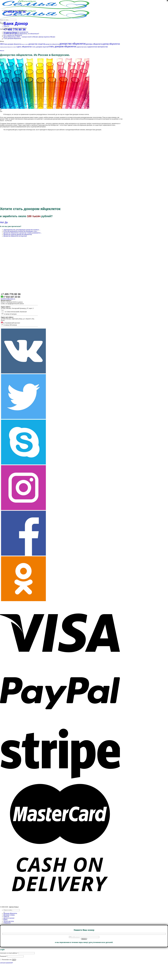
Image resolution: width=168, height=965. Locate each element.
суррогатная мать (81, 47)
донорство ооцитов (36, 44)
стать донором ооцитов (40, 47)
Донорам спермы (9, 915)
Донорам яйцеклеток (10, 913)
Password (3, 956)
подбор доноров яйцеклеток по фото (8, 46)
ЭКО (2, 44)
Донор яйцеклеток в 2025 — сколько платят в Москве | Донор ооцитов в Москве (29, 37)
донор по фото (25, 44)
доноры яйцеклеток (94, 44)
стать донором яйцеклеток (62, 46)
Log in (13, 959)
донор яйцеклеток (111, 44)
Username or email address (9, 953)
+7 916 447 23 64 (10, 15)
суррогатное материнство (97, 47)
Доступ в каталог (9, 918)
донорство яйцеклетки (52, 44)
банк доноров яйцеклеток (12, 44)
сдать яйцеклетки (24, 47)
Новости (6, 26)
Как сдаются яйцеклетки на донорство (16, 32)
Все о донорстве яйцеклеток (13, 35)
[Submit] (4, 912)
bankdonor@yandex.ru (8, 299)
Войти (5, 919)
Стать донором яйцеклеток (12, 38)
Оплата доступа (9, 921)
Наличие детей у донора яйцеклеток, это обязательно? (21, 33)
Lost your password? (6, 963)
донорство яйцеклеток (72, 43)
